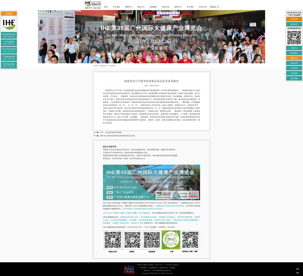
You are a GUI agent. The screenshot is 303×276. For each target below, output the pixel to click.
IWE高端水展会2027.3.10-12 (9, 65)
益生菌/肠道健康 (145, 220)
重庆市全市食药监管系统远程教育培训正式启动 (117, 136)
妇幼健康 (133, 220)
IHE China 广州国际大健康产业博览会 (118, 213)
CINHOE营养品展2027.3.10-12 (9, 50)
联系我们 (176, 265)
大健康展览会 (163, 268)
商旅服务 (153, 7)
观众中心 (141, 7)
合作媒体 (294, 73)
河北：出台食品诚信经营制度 (111, 132)
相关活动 (165, 7)
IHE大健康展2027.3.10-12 (9, 43)
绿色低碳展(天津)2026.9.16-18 (9, 35)
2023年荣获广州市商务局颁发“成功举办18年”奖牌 (142, 209)
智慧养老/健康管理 (185, 217)
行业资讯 (112, 66)
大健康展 (172, 268)
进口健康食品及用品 (149, 217)
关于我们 (190, 7)
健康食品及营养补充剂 (129, 217)
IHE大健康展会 (144, 213)
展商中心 (128, 7)
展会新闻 (294, 63)
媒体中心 (178, 7)
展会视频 (294, 78)
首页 (106, 7)
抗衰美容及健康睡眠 (119, 220)
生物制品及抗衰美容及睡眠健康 (185, 220)
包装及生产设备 (137, 223)
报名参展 (294, 19)
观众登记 (294, 24)
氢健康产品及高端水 (167, 217)
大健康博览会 (153, 268)
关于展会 (116, 7)
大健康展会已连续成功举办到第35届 (169, 206)
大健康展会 (143, 268)
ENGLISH (203, 7)
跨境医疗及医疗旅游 (162, 220)
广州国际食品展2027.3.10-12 (9, 58)
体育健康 (106, 223)
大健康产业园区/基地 (120, 223)
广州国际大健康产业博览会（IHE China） (150, 265)
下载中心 (294, 48)
